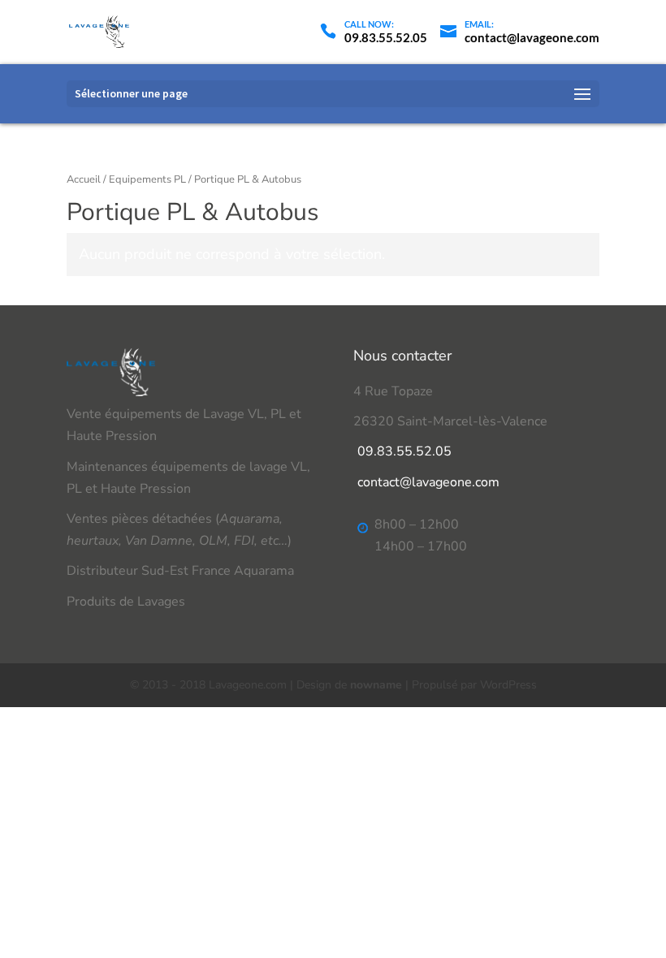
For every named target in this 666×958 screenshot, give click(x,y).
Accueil (84, 179)
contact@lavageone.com (428, 482)
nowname (376, 685)
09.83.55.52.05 (404, 451)
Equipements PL (147, 179)
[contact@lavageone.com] (519, 22)
